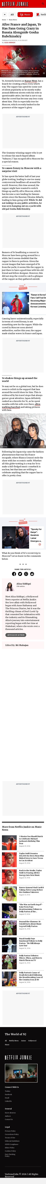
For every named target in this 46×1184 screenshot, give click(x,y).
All (12, 14)
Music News (13, 20)
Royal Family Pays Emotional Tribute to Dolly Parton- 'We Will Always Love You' (30, 942)
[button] (44, 73)
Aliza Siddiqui (9, 42)
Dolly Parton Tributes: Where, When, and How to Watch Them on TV (30, 958)
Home (4, 20)
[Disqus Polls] (23, 682)
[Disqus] (23, 748)
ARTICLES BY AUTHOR (15, 635)
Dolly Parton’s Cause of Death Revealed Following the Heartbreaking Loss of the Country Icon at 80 (31, 976)
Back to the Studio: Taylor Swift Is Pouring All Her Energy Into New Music (30, 872)
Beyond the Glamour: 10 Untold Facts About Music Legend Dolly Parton (30, 923)
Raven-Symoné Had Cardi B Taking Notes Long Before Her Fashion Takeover (31, 889)
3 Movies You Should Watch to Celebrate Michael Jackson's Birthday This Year (31, 840)
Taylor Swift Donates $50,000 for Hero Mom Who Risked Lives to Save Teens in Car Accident (31, 857)
